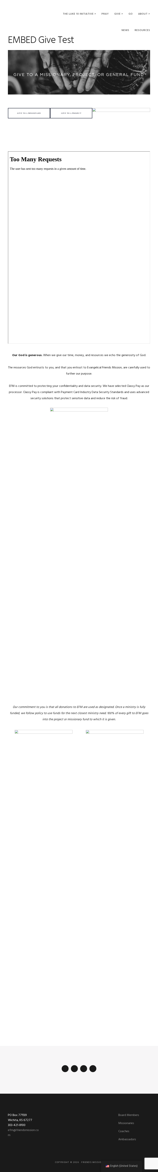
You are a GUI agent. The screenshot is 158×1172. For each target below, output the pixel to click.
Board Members (128, 1115)
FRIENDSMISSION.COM (27, 13)
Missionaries (126, 1123)
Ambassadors (127, 1139)
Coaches (123, 1131)
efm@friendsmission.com (23, 1133)
